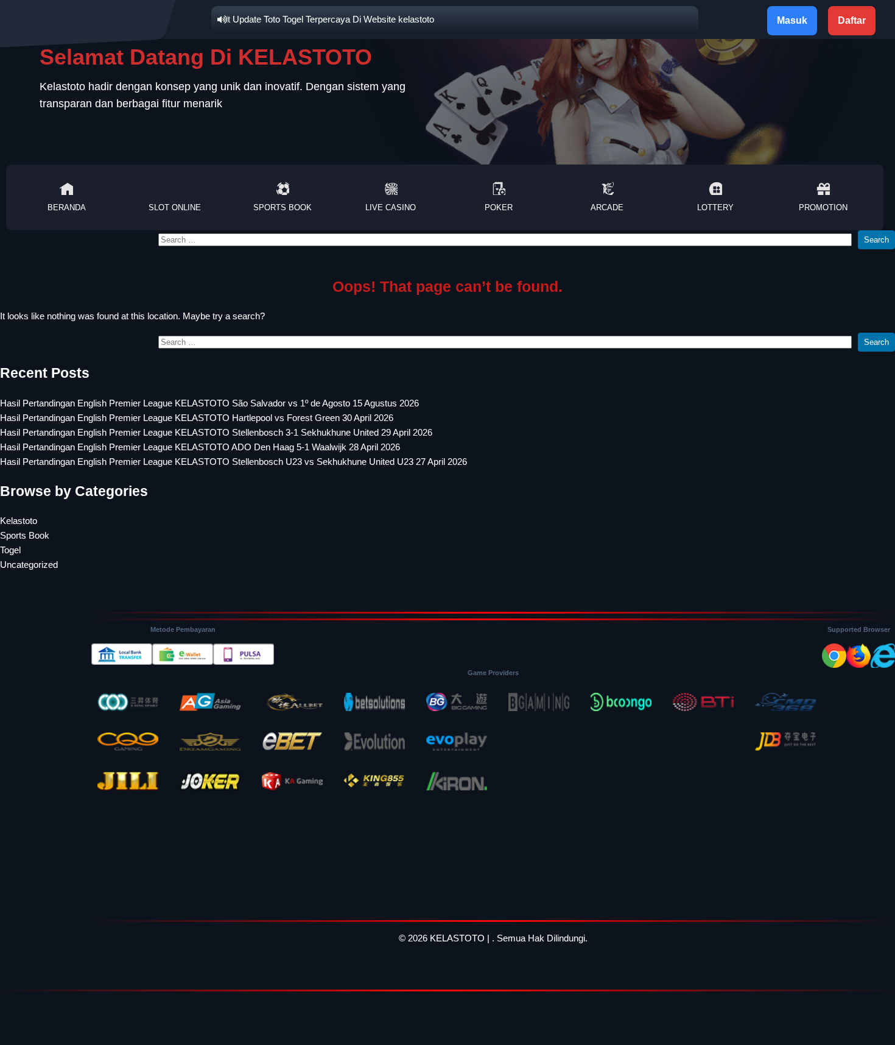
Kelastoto (18, 520)
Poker (499, 207)
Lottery (715, 207)
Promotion (823, 207)
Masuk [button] (792, 20)
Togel (10, 550)
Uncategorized (29, 564)
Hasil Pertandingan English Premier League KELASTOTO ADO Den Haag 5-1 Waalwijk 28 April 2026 (200, 447)
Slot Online (175, 207)
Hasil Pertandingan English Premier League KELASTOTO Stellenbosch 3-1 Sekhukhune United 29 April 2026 (216, 432)
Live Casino (390, 207)
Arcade (607, 207)
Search (876, 239)
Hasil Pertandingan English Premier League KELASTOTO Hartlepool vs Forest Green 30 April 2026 (196, 418)
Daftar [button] (852, 20)
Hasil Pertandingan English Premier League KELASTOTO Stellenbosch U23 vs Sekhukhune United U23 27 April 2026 (233, 461)
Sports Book (282, 207)
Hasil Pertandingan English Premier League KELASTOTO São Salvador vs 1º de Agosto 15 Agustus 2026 (209, 403)
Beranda (66, 207)
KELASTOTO (457, 938)
